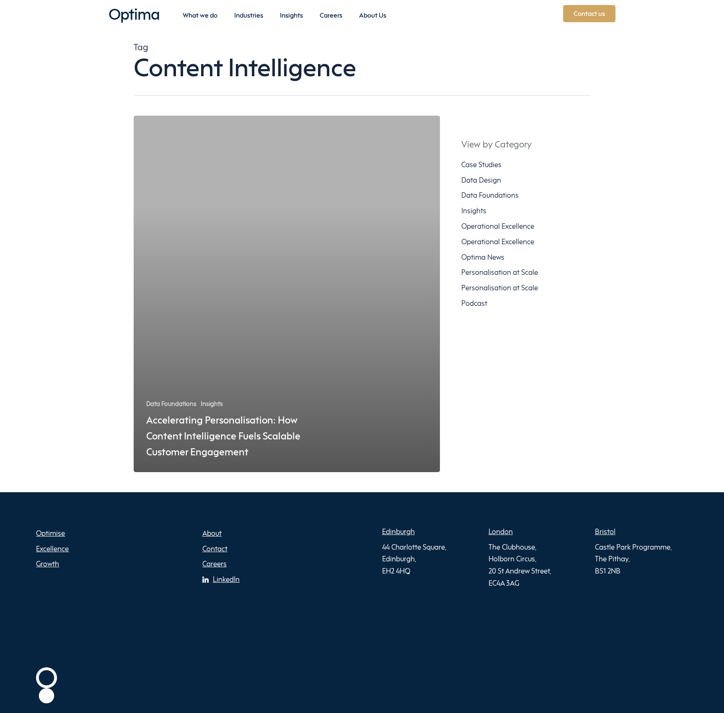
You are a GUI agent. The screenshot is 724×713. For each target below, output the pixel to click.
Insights (212, 403)
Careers (214, 564)
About (212, 533)
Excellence (52, 549)
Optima (134, 13)
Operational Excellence (497, 226)
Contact (215, 549)
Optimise (50, 533)
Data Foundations (171, 403)
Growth (47, 564)
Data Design (481, 180)
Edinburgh (398, 531)
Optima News (482, 257)
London (501, 531)
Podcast (474, 303)
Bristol (605, 531)
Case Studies (481, 164)
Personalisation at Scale (499, 272)
